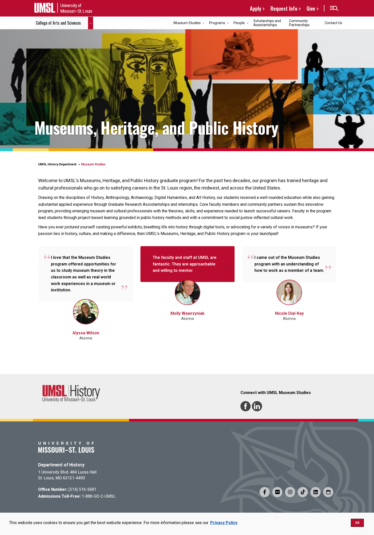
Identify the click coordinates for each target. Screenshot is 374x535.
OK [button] (357, 523)
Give (311, 8)
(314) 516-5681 (82, 489)
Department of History (61, 464)
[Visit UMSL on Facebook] (265, 492)
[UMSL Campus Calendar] (328, 492)
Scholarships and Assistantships (267, 23)
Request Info (283, 8)
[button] (334, 8)
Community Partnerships (299, 23)
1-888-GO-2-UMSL (99, 496)
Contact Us (333, 23)
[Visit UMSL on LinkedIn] (315, 492)
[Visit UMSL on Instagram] (290, 492)
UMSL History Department (57, 164)
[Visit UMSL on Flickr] (277, 492)
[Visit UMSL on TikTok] (303, 492)
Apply (255, 8)
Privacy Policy (223, 522)
